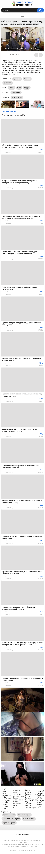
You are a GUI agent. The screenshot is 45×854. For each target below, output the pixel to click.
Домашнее (17, 804)
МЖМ (39, 797)
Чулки (39, 807)
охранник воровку (9, 823)
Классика (27, 79)
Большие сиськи (6, 804)
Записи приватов (28, 791)
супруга (26, 88)
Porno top (13, 850)
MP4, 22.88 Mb (17, 97)
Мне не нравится (6, 55)
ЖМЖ (15, 806)
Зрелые (28, 796)
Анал (4, 793)
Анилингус (7, 795)
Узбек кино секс (28, 819)
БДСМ (5, 797)
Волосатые (17, 794)
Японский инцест (24, 815)
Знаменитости (30, 794)
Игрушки (28, 798)
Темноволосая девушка (11, 819)
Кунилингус (8, 83)
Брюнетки (17, 79)
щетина (11, 88)
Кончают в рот (30, 808)
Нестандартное (31, 800)
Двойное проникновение (18, 799)
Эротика (28, 806)
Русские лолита (9, 815)
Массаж (40, 799)
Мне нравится (3, 55)
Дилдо (15, 802)
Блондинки (7, 801)
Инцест (27, 802)
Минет (39, 805)
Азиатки (6, 791)
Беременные (7, 799)
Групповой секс (18, 796)
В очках (15, 792)
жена (19, 88)
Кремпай (40, 791)
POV (4, 789)
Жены (15, 808)
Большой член (6, 808)
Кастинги (28, 804)
